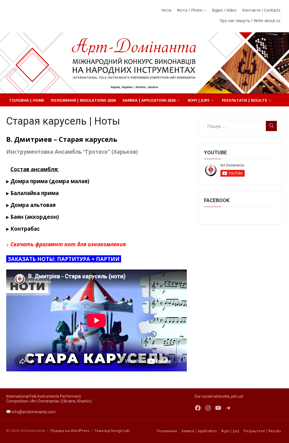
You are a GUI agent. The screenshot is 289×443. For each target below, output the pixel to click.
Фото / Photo (189, 10)
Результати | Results (244, 100)
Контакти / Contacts (261, 10)
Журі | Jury (198, 100)
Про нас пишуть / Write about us (250, 20)
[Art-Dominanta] (144, 62)
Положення (167, 430)
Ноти (166, 10)
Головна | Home (27, 100)
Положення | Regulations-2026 (83, 100)
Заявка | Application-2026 (148, 100)
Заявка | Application (199, 430)
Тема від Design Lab (112, 430)
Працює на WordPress (70, 430)
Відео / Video (224, 10)
